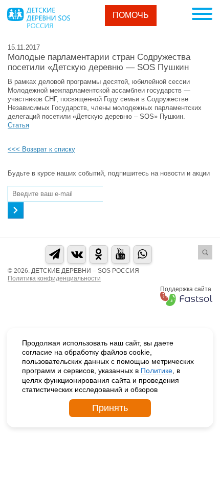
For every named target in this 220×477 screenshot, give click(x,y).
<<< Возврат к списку (41, 149)
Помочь (131, 15)
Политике (156, 370)
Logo (38, 18)
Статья (18, 125)
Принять (110, 408)
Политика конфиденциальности (54, 278)
